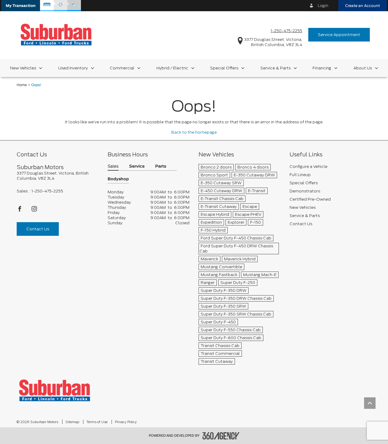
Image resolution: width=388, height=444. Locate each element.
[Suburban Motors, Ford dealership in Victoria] (56, 34)
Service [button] (137, 167)
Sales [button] (113, 167)
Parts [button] (160, 167)
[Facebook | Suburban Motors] (20, 210)
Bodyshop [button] (118, 179)
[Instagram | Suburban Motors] (34, 210)
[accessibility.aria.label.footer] (220, 435)
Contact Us (37, 229)
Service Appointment (339, 34)
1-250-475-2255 (286, 30)
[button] (20, 5)
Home (22, 85)
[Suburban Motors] (54, 390)
